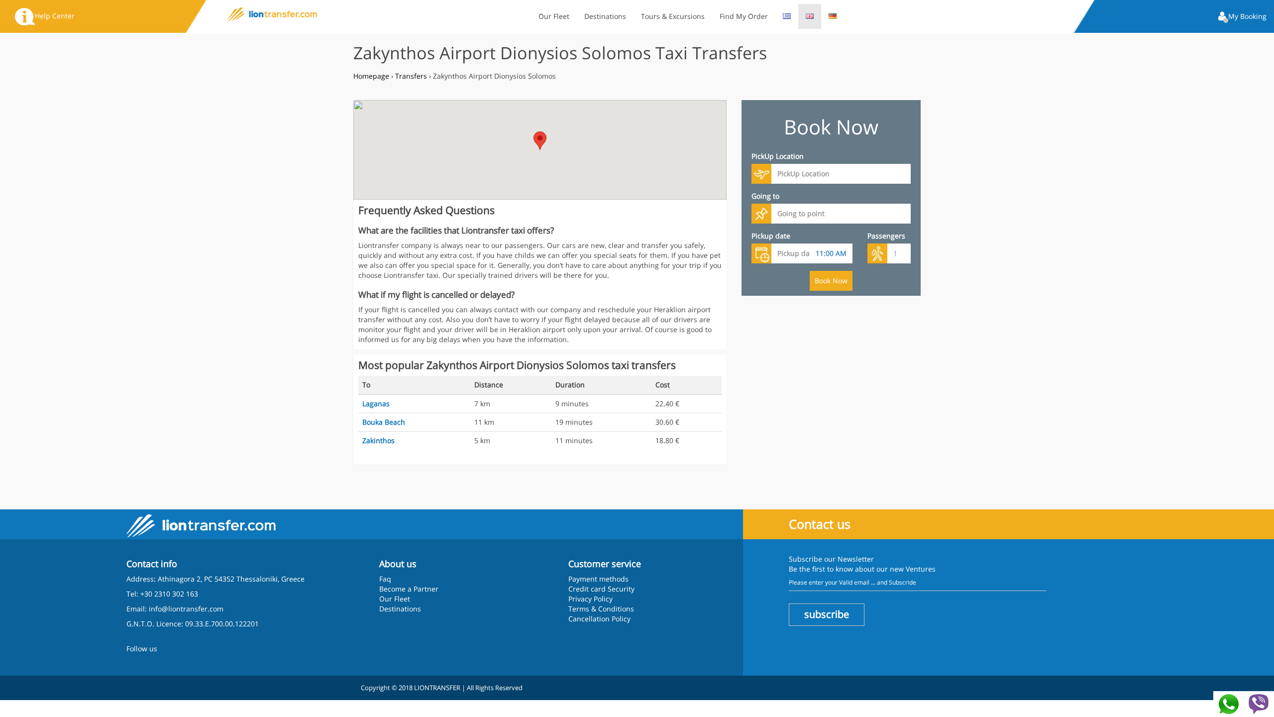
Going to (765, 196)
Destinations (605, 16)
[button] (1242, 17)
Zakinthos (378, 440)
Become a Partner (408, 589)
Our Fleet (553, 16)
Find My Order (744, 16)
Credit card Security (601, 589)
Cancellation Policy (599, 618)
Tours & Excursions (673, 16)
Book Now (831, 280)
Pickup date (770, 235)
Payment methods (598, 579)
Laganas (376, 403)
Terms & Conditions (601, 608)
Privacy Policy (590, 598)
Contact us (819, 523)
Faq (385, 579)
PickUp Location (777, 156)
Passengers (886, 235)
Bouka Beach (383, 422)
